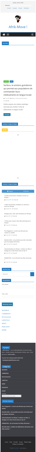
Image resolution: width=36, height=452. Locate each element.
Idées (11, 81)
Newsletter (26, 8)
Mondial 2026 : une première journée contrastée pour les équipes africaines (18, 241)
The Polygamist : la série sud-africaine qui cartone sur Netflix (16, 231)
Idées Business (24, 98)
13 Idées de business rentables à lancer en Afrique (16, 196)
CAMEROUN (6, 314)
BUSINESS (6, 81)
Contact (20, 8)
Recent (27, 191)
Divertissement (6, 317)
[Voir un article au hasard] (32, 35)
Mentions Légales (27, 442)
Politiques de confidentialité (18, 444)
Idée (20, 98)
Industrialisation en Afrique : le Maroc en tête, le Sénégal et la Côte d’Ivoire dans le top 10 (17, 250)
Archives (4, 393)
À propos (14, 8)
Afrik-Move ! (18, 26)
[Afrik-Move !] (4, 35)
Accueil (9, 8)
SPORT (4, 330)
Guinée (17, 98)
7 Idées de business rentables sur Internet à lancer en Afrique (16, 205)
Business (13, 98)
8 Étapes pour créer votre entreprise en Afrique (17, 213)
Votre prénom (5, 284)
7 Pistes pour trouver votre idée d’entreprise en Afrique (17, 222)
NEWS (4, 323)
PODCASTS (6, 327)
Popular (11, 191)
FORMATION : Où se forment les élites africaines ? (17, 259)
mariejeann (6, 360)
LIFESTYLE (6, 320)
